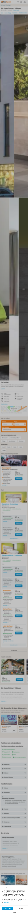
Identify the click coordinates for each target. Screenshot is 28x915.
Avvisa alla (20, 908)
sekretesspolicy (22, 900)
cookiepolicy (6, 902)
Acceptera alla (7, 908)
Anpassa (14, 912)
